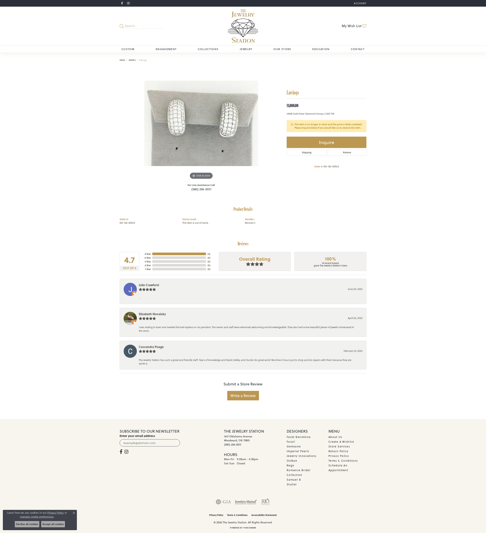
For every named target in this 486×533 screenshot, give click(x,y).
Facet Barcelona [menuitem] (299, 437)
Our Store (282, 49)
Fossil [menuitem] (291, 442)
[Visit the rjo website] (265, 502)
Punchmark (250, 527)
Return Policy (338, 451)
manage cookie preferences (37, 516)
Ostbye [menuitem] (292, 461)
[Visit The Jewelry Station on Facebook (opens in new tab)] (122, 3)
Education (321, 49)
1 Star (148, 269)
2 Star (148, 265)
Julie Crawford (149, 285)
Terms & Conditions (343, 461)
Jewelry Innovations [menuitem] (301, 456)
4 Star (147, 257)
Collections (208, 49)
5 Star (148, 254)
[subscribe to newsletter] (175, 442)
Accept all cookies (53, 524)
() (208, 254)
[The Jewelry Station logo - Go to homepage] (242, 26)
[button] (359, 3)
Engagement (166, 49)
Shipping (307, 152)
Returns (347, 152)
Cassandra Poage (151, 347)
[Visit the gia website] (223, 502)
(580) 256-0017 (201, 189)
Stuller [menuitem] (292, 484)
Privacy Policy (338, 456)
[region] (201, 123)
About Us (335, 437)
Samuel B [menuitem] (294, 480)
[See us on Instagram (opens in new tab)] (128, 3)
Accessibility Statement (264, 515)
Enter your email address (137, 436)
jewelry (132, 60)
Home (122, 60)
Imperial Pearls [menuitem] (298, 451)
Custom (128, 49)
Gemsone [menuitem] (294, 446)
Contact (357, 49)
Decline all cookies (27, 524)
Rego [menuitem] (290, 465)
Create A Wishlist (341, 442)
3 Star (148, 261)
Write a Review (243, 395)
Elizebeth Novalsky (152, 314)
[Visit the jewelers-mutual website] (246, 502)
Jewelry (246, 49)
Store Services (339, 446)
